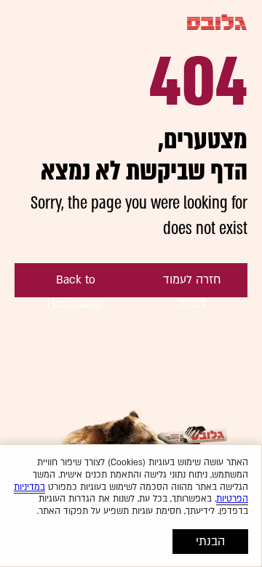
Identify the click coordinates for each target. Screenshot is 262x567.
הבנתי (210, 542)
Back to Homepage (75, 284)
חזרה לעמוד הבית (192, 284)
